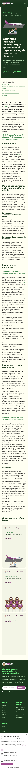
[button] (14, 767)
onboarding (20, 154)
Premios (4, 712)
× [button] (26, 734)
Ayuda (3, 731)
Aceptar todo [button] (7, 764)
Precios (4, 705)
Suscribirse (21, 687)
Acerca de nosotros (20, 707)
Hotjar (23, 282)
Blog (9, 12)
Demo (3, 726)
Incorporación (5, 84)
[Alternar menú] (25, 3)
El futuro (4, 95)
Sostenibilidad (19, 717)
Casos (3, 710)
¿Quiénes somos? (20, 709)
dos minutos (8, 106)
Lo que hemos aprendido (8, 90)
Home (4, 12)
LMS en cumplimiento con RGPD (6, 716)
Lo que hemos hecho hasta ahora (10, 93)
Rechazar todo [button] (20, 764)
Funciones (4, 707)
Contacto (4, 728)
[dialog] (14, 751)
